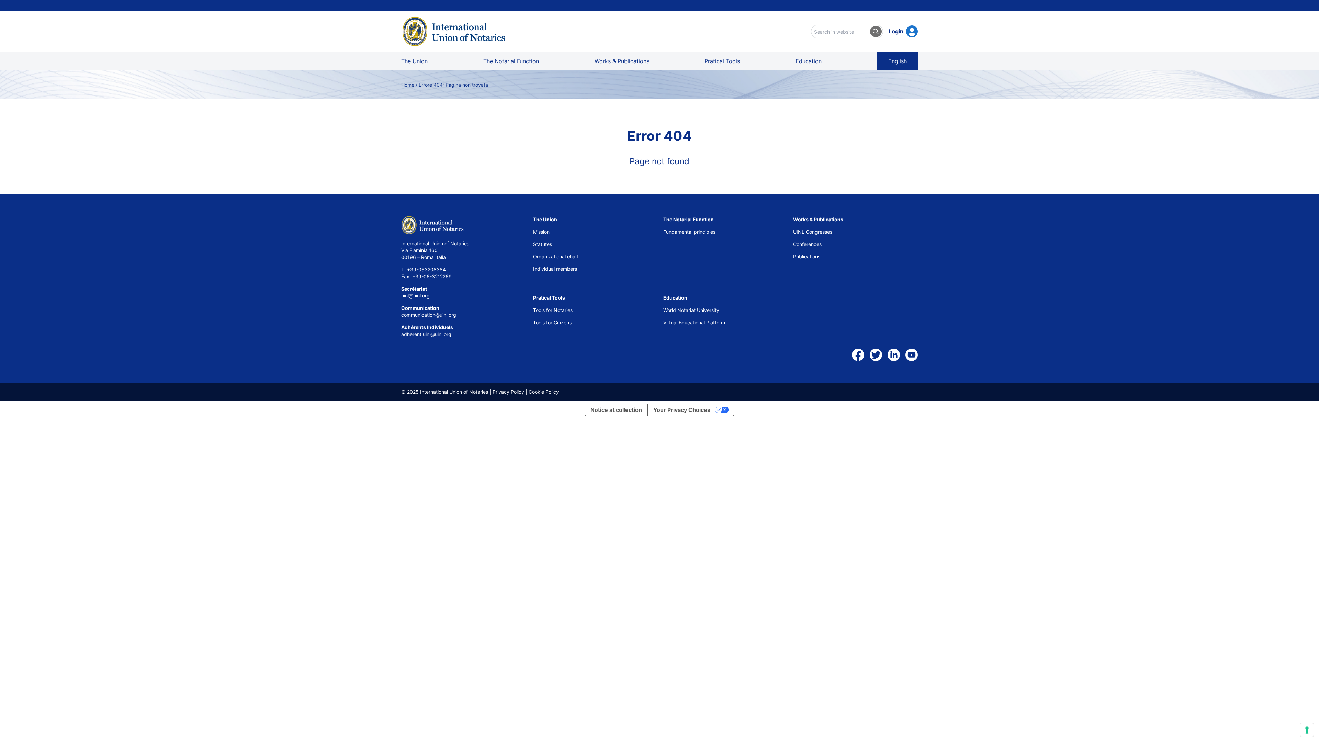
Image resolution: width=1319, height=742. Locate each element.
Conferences (807, 244)
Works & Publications (622, 61)
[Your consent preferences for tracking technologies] (1307, 730)
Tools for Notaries (553, 310)
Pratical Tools (722, 61)
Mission (541, 232)
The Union (414, 61)
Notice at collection (616, 409)
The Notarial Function (511, 61)
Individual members (555, 269)
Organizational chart (556, 256)
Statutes (542, 244)
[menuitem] (897, 61)
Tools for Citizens (553, 322)
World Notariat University (691, 310)
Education (809, 61)
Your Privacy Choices (681, 409)
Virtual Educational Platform (694, 322)
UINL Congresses (812, 232)
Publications (806, 256)
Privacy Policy (508, 392)
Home (407, 85)
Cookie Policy (544, 392)
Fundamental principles (689, 232)
